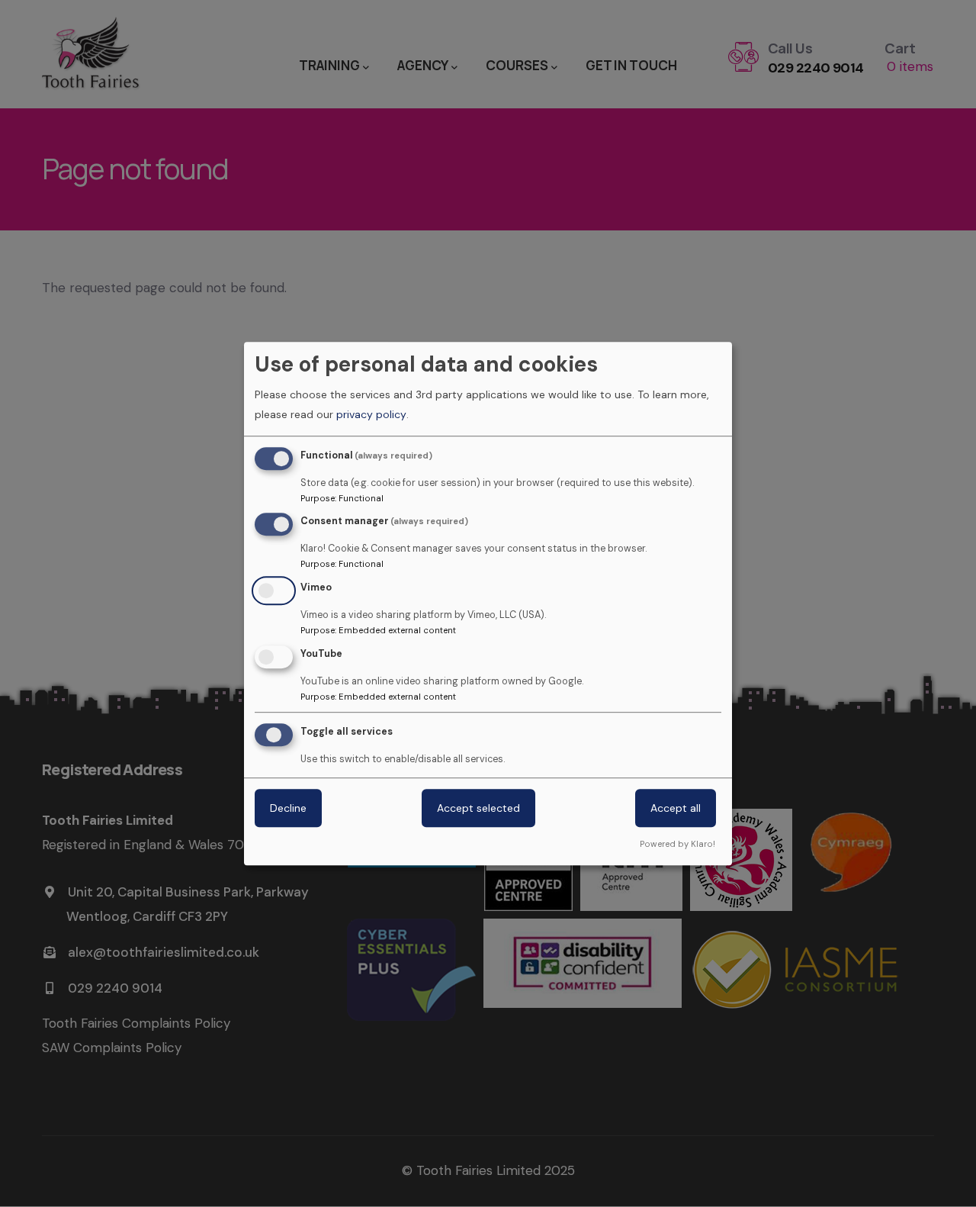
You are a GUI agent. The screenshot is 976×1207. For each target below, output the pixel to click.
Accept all (675, 808)
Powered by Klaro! (677, 843)
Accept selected (478, 808)
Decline (288, 808)
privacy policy (371, 414)
